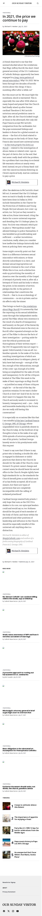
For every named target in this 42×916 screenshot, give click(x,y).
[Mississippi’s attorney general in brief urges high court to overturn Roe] (21, 695)
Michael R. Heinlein (20, 182)
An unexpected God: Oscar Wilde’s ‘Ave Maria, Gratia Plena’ (25, 854)
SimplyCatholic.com (11, 538)
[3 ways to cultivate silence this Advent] (6, 806)
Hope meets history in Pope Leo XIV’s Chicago (25, 842)
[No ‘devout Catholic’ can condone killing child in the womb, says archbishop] (21, 581)
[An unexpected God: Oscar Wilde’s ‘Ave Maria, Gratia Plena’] (6, 855)
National (7, 12)
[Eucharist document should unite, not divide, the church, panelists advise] (21, 771)
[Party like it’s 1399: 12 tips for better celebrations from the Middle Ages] (6, 830)
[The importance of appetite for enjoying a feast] (6, 818)
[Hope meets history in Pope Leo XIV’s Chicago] (6, 842)
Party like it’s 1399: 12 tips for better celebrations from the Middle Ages (26, 830)
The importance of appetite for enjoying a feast (26, 818)
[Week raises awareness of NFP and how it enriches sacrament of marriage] (21, 619)
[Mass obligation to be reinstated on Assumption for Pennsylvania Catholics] (21, 733)
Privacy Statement (9, 892)
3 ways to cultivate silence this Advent (25, 806)
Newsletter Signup (9, 882)
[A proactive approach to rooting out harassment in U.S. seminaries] (21, 657)
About (5, 888)
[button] (4, 3)
